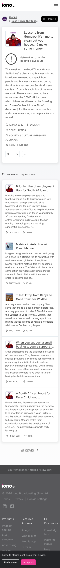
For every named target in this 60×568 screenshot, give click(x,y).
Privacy (18, 499)
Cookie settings (37, 499)
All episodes (27, 449)
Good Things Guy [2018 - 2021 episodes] (25, 20)
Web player (29, 535)
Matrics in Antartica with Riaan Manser (32, 246)
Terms (6, 499)
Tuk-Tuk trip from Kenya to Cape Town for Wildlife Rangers (34, 299)
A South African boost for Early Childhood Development (33, 397)
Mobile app (29, 541)
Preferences (10, 562)
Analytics (27, 530)
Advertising (9, 545)
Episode (52, 18)
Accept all (28, 562)
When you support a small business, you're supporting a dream (35, 346)
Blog (47, 549)
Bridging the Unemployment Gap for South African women (35, 190)
